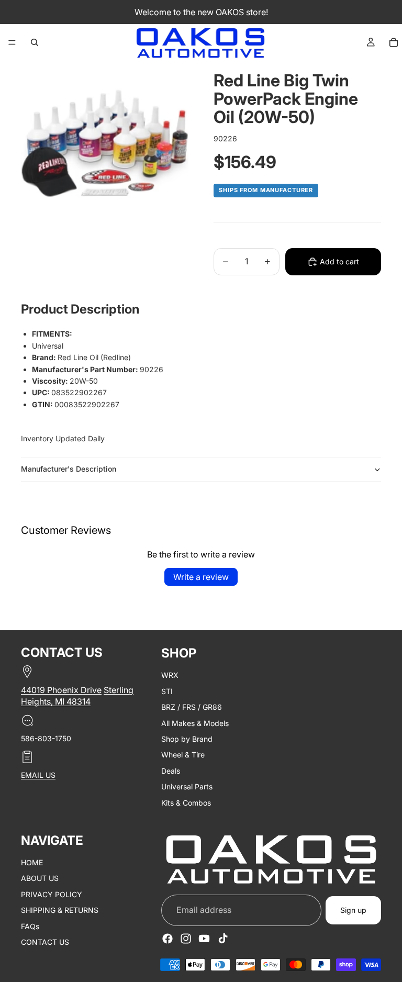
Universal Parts (187, 786)
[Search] (34, 42)
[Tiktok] (223, 938)
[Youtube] (204, 938)
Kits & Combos (186, 802)
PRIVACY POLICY (51, 893)
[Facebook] (167, 938)
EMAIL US (38, 775)
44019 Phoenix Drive (61, 690)
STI (167, 690)
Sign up (353, 910)
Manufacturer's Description (68, 468)
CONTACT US (45, 942)
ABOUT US (40, 878)
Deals (170, 770)
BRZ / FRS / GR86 (191, 706)
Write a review (201, 577)
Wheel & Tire (183, 754)
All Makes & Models (195, 722)
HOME (32, 862)
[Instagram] (186, 938)
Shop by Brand (187, 738)
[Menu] (12, 42)
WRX (169, 675)
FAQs (30, 925)
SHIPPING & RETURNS (59, 910)
